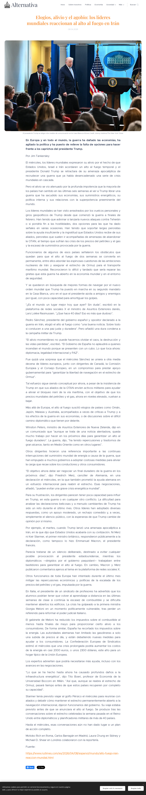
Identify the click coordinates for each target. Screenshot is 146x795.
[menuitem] (63, 4)
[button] (134, 4)
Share (31, 767)
